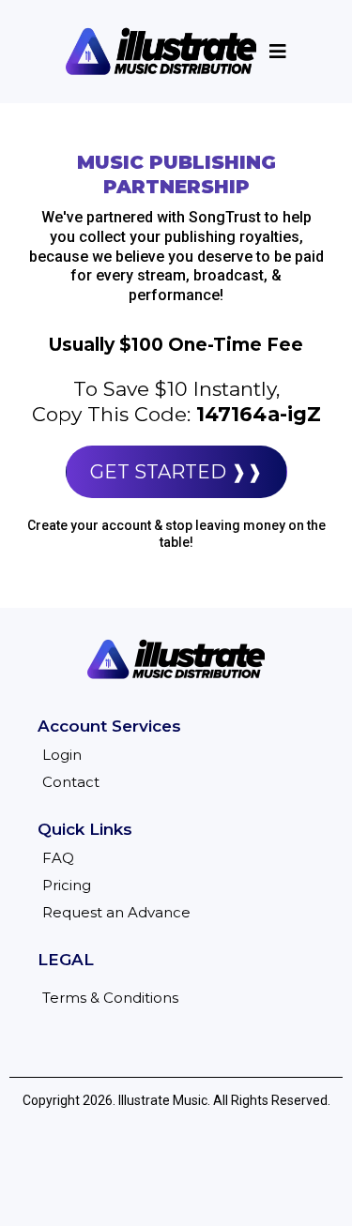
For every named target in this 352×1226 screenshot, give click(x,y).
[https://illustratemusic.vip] (161, 51)
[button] (275, 51)
